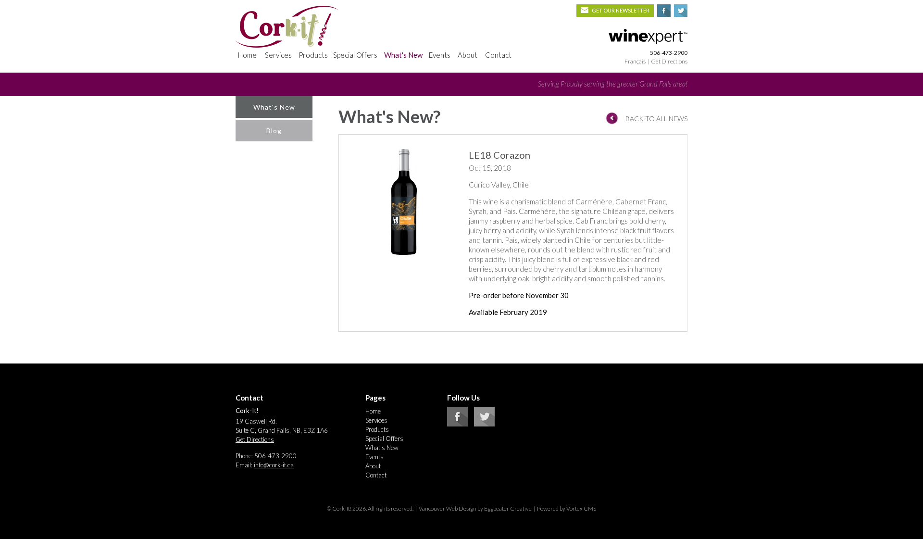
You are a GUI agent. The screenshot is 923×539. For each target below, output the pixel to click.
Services (278, 54)
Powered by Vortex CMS (566, 508)
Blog (274, 130)
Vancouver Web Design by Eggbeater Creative (475, 508)
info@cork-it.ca (274, 465)
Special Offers (355, 54)
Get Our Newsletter (620, 10)
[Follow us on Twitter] (484, 424)
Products (313, 54)
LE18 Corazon (499, 155)
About (467, 54)
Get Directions (669, 61)
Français (635, 61)
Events (439, 54)
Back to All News (656, 118)
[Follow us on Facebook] (457, 424)
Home (247, 54)
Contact (498, 54)
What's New (403, 54)
